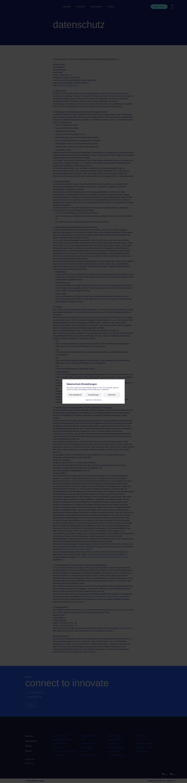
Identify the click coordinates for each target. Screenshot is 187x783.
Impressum (89, 400)
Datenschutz (97, 400)
